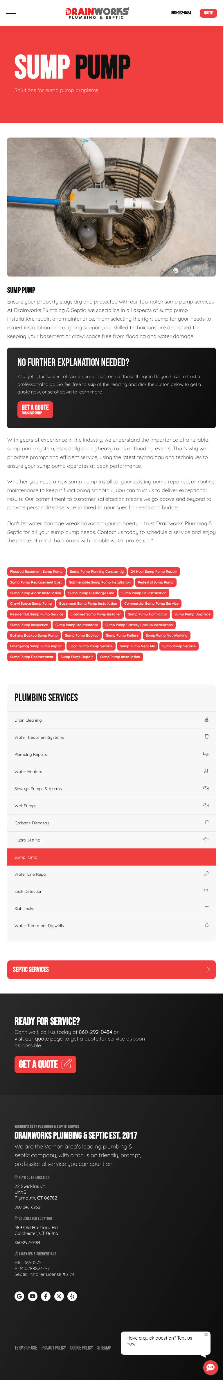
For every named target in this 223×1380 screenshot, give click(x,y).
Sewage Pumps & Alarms (38, 788)
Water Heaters (28, 771)
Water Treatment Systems (39, 737)
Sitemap (104, 1348)
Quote (208, 13)
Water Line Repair (31, 874)
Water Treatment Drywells (39, 925)
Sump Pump (26, 857)
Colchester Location (35, 1218)
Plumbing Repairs (31, 754)
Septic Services (31, 969)
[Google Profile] (19, 1296)
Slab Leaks (24, 908)
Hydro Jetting (27, 840)
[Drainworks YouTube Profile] (32, 1296)
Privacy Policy (54, 1348)
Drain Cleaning (28, 720)
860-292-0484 (181, 13)
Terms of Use (26, 1348)
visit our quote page (39, 1038)
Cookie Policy (81, 1348)
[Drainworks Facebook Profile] (46, 1296)
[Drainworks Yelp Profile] (72, 1296)
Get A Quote (35, 409)
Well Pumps (26, 805)
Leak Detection (28, 891)
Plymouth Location (34, 1177)
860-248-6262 (27, 1207)
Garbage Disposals (32, 823)
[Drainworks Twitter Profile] (59, 1296)
